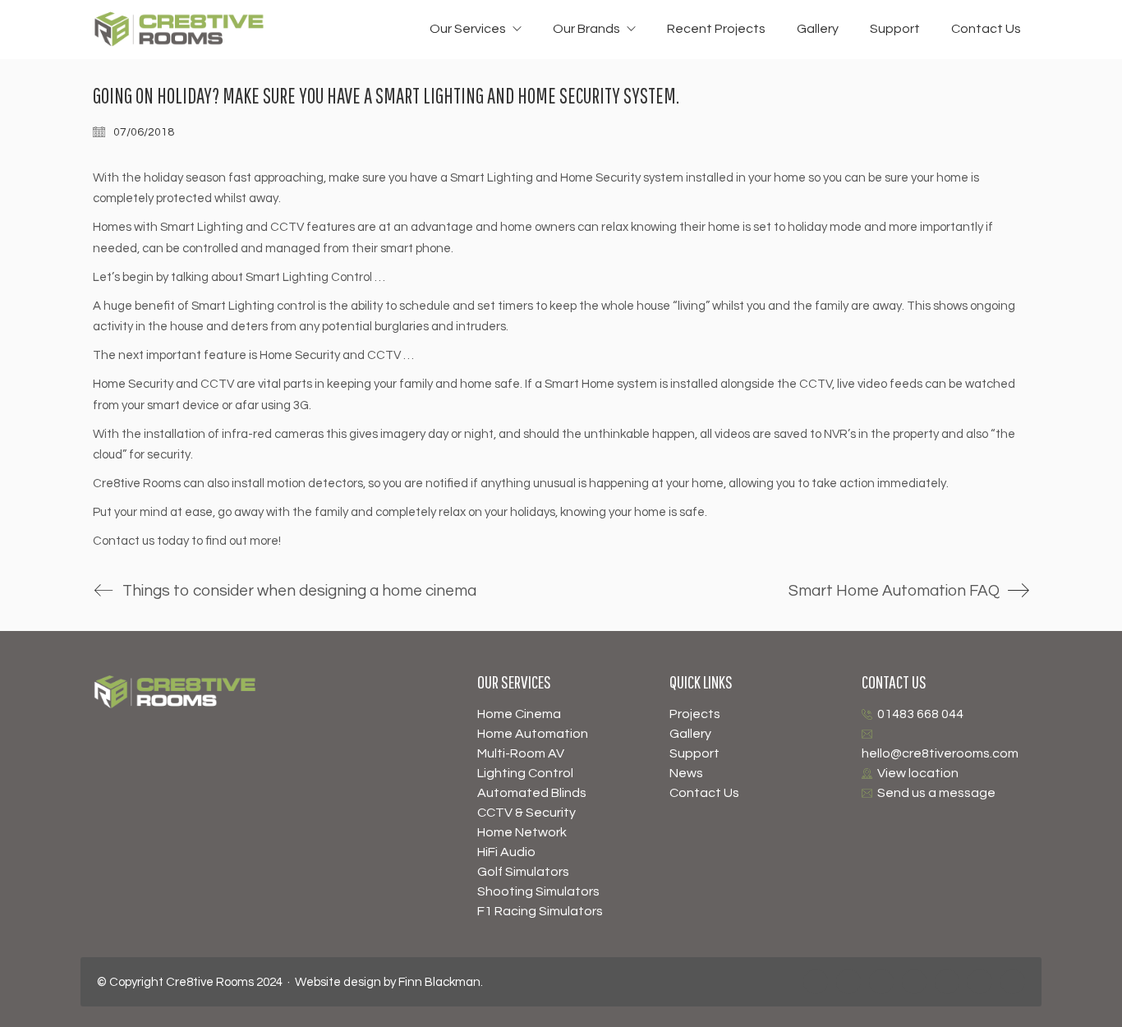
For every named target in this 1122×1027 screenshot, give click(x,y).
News (686, 773)
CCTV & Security (526, 812)
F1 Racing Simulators (540, 911)
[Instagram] (848, 981)
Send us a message (936, 792)
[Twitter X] (1012, 981)
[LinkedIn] (980, 981)
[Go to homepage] (179, 29)
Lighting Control (525, 773)
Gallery (690, 733)
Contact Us (704, 792)
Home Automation (532, 733)
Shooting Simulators (538, 891)
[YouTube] (881, 981)
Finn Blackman (439, 982)
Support (694, 753)
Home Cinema (519, 714)
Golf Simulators (523, 871)
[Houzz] (947, 981)
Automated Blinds (531, 792)
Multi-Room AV (520, 753)
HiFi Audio (506, 852)
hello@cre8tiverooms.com (940, 753)
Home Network (522, 832)
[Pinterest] (914, 981)
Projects (694, 714)
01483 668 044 (920, 714)
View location (918, 773)
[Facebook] (815, 981)
